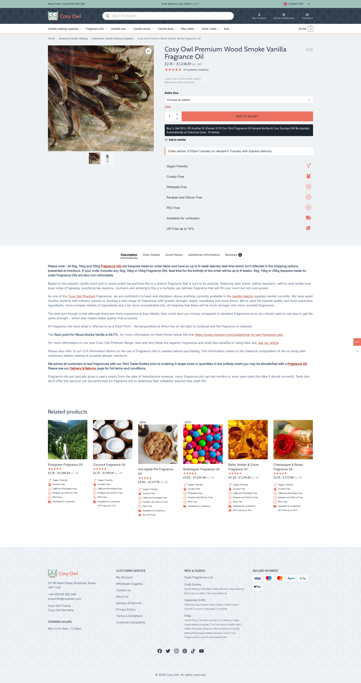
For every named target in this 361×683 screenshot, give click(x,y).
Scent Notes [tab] (174, 255)
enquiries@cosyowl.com (64, 598)
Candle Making (191, 589)
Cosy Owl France (59, 605)
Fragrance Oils (111, 266)
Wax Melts (206, 589)
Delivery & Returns (83, 368)
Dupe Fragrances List (198, 577)
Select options (68, 510)
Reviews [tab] (233, 255)
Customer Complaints (130, 622)
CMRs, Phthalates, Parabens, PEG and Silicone (207, 628)
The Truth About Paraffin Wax (225, 624)
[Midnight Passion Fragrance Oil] (307, 49)
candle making (242, 296)
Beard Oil (222, 593)
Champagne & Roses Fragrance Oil (288, 467)
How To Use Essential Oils (214, 637)
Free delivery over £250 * (181, 3)
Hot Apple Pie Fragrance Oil (155, 471)
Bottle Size (171, 92)
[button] (304, 28)
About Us (122, 596)
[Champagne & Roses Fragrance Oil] (293, 439)
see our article (268, 343)
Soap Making (236, 589)
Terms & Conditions (129, 616)
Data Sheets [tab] (151, 255)
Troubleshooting (207, 620)
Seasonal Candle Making (73, 38)
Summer (188, 608)
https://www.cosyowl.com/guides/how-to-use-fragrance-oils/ (239, 334)
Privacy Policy (125, 609)
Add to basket (247, 116)
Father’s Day (231, 604)
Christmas (222, 608)
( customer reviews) (196, 70)
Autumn (199, 608)
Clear (168, 106)
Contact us (123, 590)
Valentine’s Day (192, 604)
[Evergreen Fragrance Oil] (67, 439)
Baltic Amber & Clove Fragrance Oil (243, 467)
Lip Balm (201, 593)
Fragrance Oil (297, 364)
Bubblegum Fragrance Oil (201, 469)
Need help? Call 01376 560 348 (66, 3)
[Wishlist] (82, 425)
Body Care (189, 593)
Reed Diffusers (220, 589)
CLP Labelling (224, 620)
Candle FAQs (190, 620)
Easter (219, 604)
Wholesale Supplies (129, 584)
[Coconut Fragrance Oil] (112, 439)
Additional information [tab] (204, 255)
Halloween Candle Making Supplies (112, 38)
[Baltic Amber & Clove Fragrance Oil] (248, 439)
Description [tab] (129, 255)
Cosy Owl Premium (81, 296)
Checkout (307, 17)
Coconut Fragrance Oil (109, 464)
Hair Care (211, 593)
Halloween (210, 608)
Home (51, 38)
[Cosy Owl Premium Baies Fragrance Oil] (311, 49)
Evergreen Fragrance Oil (65, 464)
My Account (259, 17)
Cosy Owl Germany (61, 610)
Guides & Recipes (283, 17)
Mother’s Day (208, 604)
